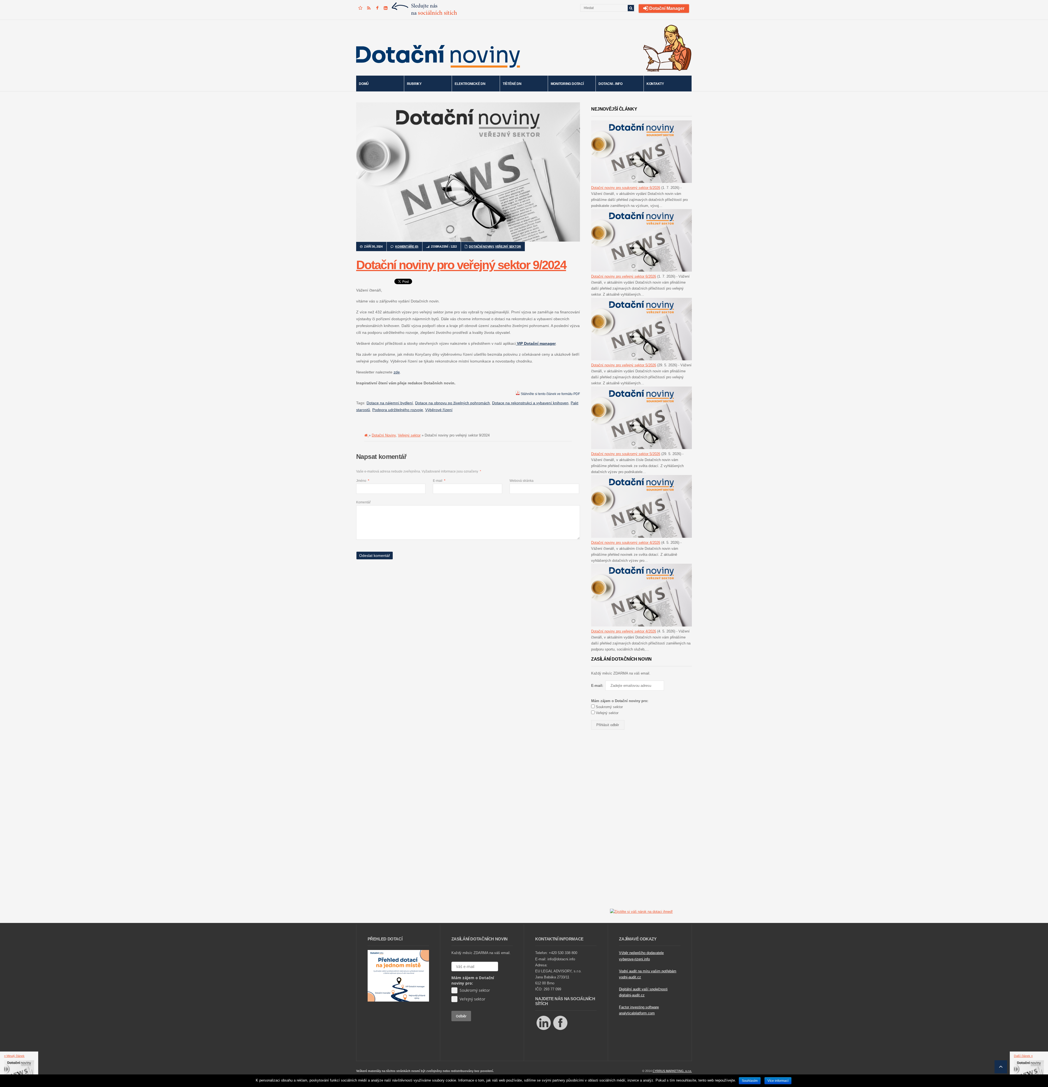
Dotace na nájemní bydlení (390, 403)
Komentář (363, 502)
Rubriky (414, 84)
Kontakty (655, 84)
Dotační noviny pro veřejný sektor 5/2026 (623, 365)
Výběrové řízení (438, 410)
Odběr (461, 1016)
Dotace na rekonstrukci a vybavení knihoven (530, 403)
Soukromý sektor (609, 707)
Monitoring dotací (567, 84)
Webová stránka (522, 481)
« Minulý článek (14, 1056)
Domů (364, 84)
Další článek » (1023, 1056)
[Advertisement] (455, 580)
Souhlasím (750, 1081)
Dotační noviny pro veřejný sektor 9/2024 (461, 265)
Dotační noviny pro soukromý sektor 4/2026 (625, 542)
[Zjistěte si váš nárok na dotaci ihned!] (641, 912)
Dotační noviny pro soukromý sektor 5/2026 (625, 454)
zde (397, 372)
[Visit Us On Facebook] (560, 1030)
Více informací (777, 1081)
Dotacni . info (611, 84)
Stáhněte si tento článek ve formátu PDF (550, 394)
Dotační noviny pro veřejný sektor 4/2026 (623, 631)
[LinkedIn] (386, 8)
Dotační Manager (666, 8)
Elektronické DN (470, 84)
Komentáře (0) (406, 246)
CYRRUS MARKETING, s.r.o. (672, 1071)
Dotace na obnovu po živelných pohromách (452, 403)
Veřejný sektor (508, 246)
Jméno (362, 481)
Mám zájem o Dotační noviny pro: (472, 980)
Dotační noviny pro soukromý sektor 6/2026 (625, 188)
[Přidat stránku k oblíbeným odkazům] (360, 8)
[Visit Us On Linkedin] (543, 1030)
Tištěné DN (512, 84)
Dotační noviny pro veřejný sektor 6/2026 (623, 276)
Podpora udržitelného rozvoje (397, 410)
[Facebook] (377, 8)
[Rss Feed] (369, 8)
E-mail (439, 481)
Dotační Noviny (481, 246)
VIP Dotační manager (536, 343)
